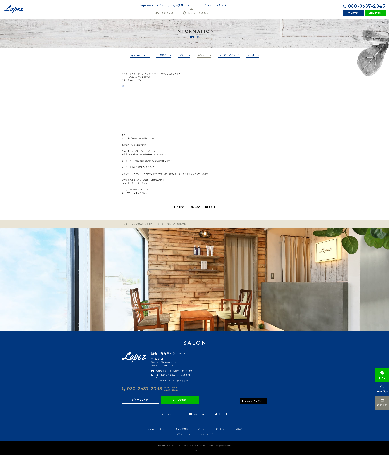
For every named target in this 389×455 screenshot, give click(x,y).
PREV (180, 207)
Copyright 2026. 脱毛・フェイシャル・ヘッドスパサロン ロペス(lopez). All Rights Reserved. (194, 445)
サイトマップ (206, 434)
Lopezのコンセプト (156, 429)
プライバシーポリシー (186, 434)
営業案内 (162, 55)
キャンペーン (138, 55)
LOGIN (194, 451)
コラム (182, 55)
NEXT (209, 207)
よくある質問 (182, 429)
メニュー (202, 429)
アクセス (220, 429)
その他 (251, 55)
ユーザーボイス (227, 55)
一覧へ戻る (194, 207)
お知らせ (202, 55)
